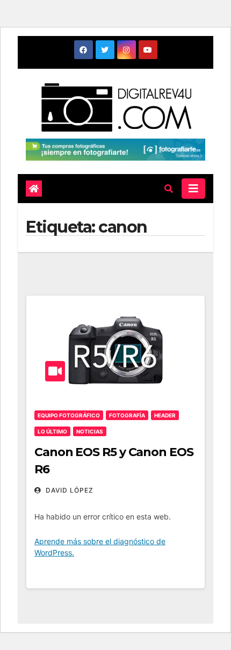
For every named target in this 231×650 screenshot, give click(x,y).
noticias (89, 431)
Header (165, 415)
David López (68, 490)
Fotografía (127, 415)
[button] (168, 188)
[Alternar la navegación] (193, 188)
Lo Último (52, 431)
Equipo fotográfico (69, 415)
